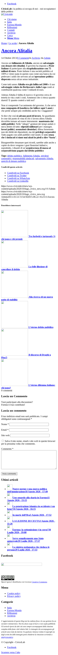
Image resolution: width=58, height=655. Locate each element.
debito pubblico (14, 155)
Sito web (5, 435)
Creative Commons (39, 582)
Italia (9, 607)
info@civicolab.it (7, 637)
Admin (47, 58)
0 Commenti (23, 58)
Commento (7, 449)
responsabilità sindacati (23, 158)
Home (4, 43)
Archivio (36, 58)
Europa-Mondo (14, 610)
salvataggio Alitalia (44, 158)
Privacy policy (14, 596)
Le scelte (13, 43)
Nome (5, 424)
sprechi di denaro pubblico (13, 161)
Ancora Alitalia (16, 50)
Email (4, 430)
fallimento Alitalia (31, 155)
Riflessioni (12, 613)
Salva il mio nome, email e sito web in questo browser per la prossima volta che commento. (28, 442)
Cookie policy (13, 593)
